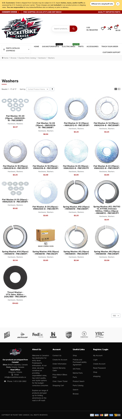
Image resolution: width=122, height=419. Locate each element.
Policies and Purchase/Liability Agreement (80, 362)
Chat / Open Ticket (60, 381)
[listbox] (37, 89)
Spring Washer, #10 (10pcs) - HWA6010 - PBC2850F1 (76, 208)
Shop (75, 355)
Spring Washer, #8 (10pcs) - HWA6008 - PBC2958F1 (106, 252)
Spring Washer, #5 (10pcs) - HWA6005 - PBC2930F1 (76, 252)
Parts (75, 377)
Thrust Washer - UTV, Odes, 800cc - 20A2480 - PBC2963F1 (15, 294)
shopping (96, 376)
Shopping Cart (58, 385)
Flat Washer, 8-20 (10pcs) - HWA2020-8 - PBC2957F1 (46, 208)
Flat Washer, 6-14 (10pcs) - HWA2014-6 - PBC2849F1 (107, 124)
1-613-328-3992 (19, 381)
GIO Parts (76, 369)
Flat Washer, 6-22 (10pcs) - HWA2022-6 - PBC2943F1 (107, 167)
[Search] (73, 29)
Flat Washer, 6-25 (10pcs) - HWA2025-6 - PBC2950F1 (15, 200)
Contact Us (57, 355)
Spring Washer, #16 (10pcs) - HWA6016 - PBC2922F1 (46, 252)
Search (75, 390)
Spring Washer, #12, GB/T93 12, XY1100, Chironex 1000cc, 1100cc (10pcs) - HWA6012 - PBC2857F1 (106, 209)
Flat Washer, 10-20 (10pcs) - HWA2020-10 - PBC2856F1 (15, 118)
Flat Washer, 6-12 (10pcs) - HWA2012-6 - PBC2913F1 (76, 124)
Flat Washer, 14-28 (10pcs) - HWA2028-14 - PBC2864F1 (46, 125)
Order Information (59, 364)
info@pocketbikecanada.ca (15, 377)
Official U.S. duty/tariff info (102, 4)
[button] (102, 29)
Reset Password (99, 368)
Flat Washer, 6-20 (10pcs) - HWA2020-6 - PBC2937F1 (76, 167)
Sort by (22, 89)
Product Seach (78, 381)
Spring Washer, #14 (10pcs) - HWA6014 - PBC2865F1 (15, 252)
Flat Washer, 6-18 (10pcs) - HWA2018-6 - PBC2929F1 (46, 167)
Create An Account (60, 360)
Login (95, 360)
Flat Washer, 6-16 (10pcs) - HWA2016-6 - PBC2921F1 (15, 167)
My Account (97, 355)
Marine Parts (78, 373)
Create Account (99, 364)
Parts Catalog (78, 385)
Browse (76, 394)
